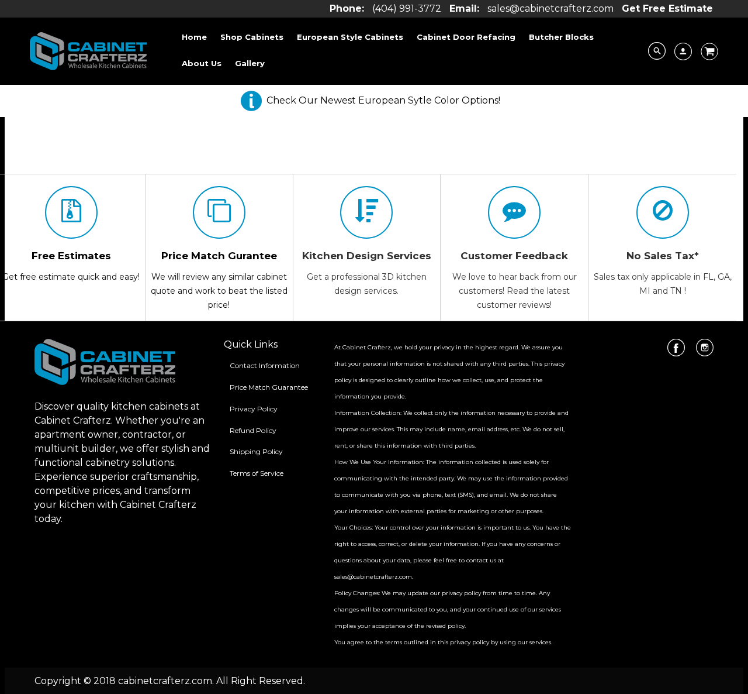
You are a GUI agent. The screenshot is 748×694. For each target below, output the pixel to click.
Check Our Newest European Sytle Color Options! (383, 100)
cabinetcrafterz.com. (166, 680)
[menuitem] (194, 36)
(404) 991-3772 (406, 8)
